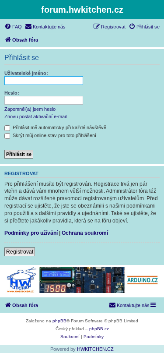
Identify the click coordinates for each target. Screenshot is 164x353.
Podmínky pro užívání (31, 233)
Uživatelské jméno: (26, 73)
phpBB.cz (99, 328)
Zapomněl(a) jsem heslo (30, 109)
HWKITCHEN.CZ (95, 349)
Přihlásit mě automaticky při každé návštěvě (58, 127)
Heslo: (11, 92)
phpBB (59, 320)
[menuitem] (13, 26)
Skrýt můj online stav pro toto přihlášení (53, 135)
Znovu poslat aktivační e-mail (35, 116)
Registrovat (19, 252)
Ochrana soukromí (85, 233)
